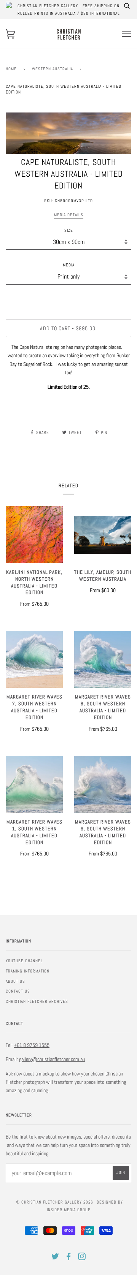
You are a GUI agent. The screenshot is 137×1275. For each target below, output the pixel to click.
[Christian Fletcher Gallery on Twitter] (55, 1258)
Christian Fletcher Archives (37, 1001)
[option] (68, 133)
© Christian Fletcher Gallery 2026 (54, 1202)
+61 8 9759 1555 (31, 1045)
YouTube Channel (24, 960)
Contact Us (18, 991)
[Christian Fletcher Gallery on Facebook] (69, 1258)
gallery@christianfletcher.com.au (52, 1059)
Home (11, 68)
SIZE (68, 230)
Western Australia (52, 68)
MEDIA (69, 265)
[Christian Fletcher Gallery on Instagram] (82, 1258)
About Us (15, 981)
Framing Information (27, 971)
